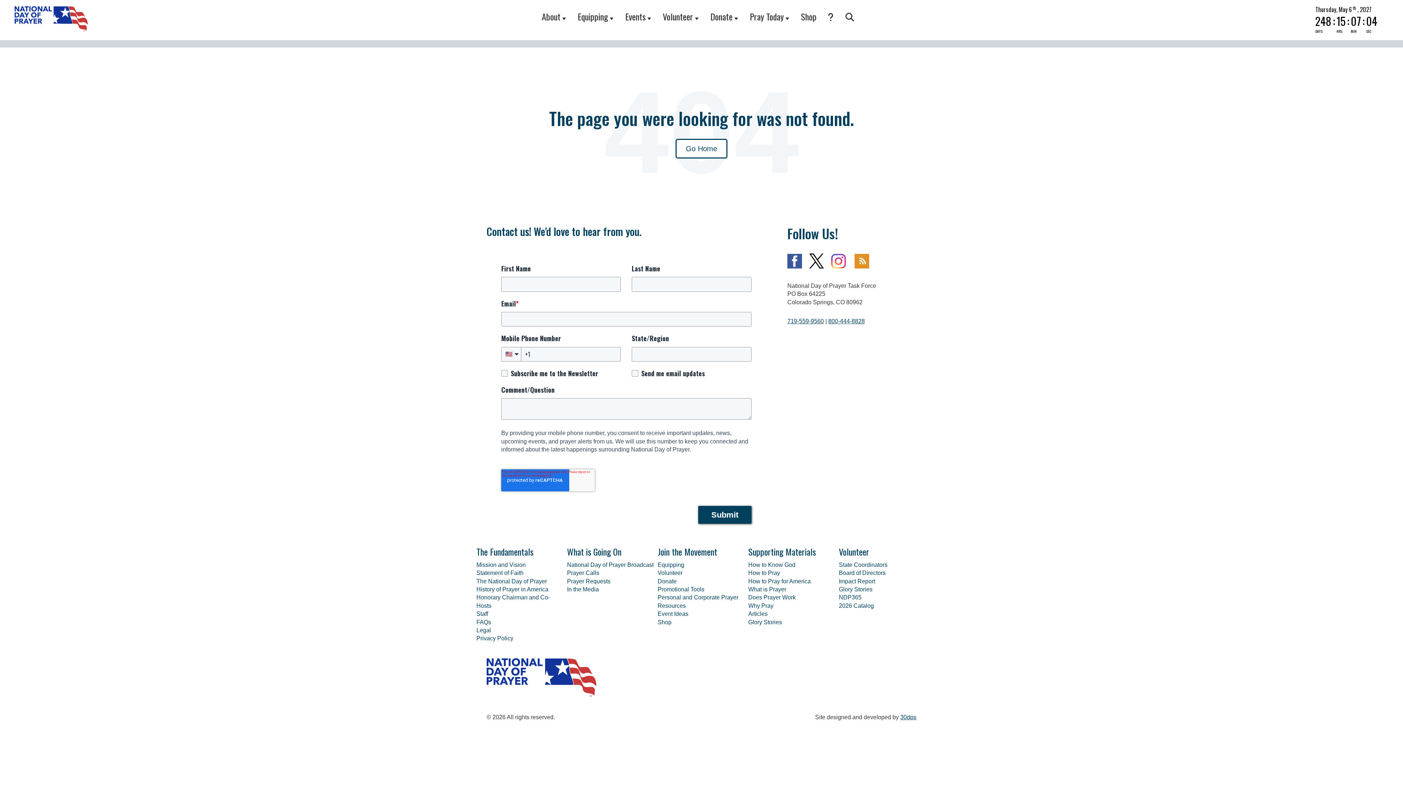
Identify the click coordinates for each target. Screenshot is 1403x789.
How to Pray (764, 573)
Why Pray (760, 606)
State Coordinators (863, 565)
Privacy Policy (494, 638)
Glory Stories (765, 622)
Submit (724, 514)
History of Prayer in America (512, 589)
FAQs (483, 622)
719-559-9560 (805, 321)
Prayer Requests (589, 581)
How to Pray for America (779, 581)
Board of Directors (862, 573)
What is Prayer (767, 589)
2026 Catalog (856, 606)
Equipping (593, 16)
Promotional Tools (681, 589)
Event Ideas (673, 614)
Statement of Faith (500, 573)
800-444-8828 (846, 321)
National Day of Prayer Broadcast (610, 565)
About (551, 16)
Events (635, 16)
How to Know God (771, 565)
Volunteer (678, 16)
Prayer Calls (583, 573)
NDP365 (850, 597)
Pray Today (767, 16)
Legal (483, 630)
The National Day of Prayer (511, 581)
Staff (482, 614)
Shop (809, 16)
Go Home (701, 149)
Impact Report (857, 581)
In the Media (583, 589)
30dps (908, 717)
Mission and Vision (501, 565)
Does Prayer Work (772, 597)
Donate (721, 16)
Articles (758, 614)
